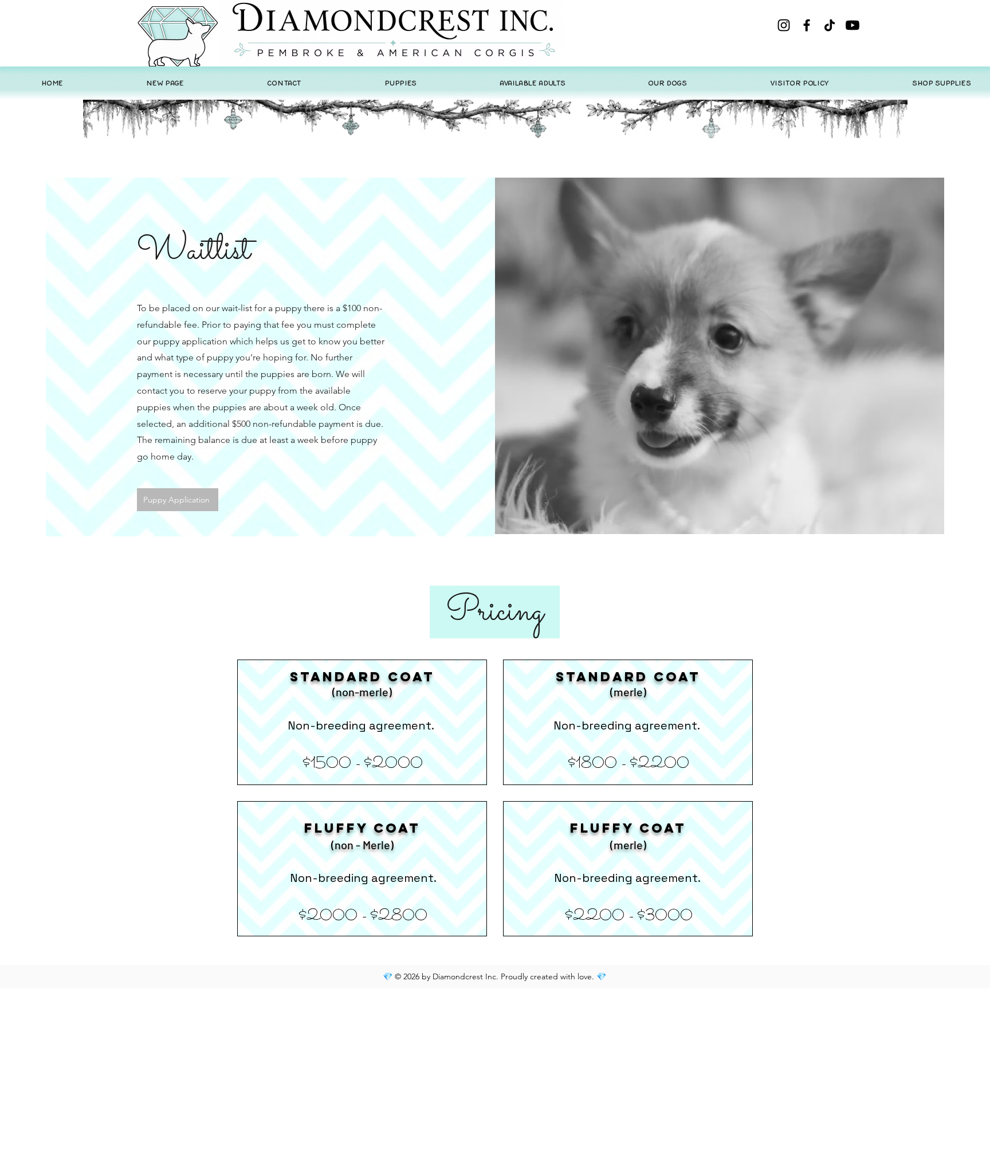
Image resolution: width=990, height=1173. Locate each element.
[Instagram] (784, 25)
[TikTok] (830, 25)
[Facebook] (807, 25)
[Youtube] (852, 25)
